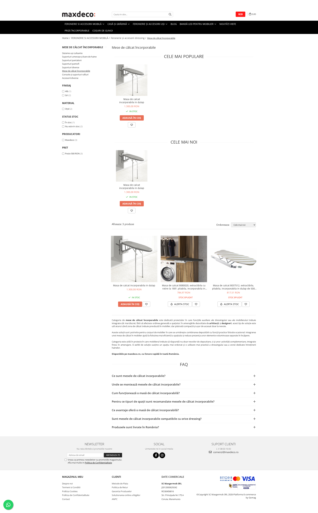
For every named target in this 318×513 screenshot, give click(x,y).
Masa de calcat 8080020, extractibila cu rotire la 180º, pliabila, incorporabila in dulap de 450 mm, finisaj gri (184, 287)
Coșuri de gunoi (102, 30)
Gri (66, 95)
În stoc (68, 122)
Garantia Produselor (122, 491)
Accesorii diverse (70, 78)
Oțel (67, 108)
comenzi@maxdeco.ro (225, 452)
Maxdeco (69, 139)
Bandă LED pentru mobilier (197, 24)
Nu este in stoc (72, 126)
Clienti (116, 476)
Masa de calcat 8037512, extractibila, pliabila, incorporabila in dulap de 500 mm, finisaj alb (233, 287)
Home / (66, 38)
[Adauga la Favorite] (131, 125)
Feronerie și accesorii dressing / (129, 38)
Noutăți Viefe (227, 24)
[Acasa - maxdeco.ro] (78, 14)
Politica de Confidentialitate (98, 462)
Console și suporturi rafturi (75, 74)
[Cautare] (170, 14)
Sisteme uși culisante (72, 53)
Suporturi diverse (70, 67)
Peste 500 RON (72, 153)
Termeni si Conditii (71, 487)
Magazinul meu (72, 476)
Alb (66, 91)
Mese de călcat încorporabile (76, 70)
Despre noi (67, 483)
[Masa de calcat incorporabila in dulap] (131, 80)
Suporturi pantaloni (71, 60)
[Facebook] (156, 455)
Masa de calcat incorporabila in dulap (131, 101)
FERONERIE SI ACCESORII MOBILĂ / (90, 38)
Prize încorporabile (77, 30)
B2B (240, 14)
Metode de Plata (120, 483)
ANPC (114, 499)
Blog (174, 24)
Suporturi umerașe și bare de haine (79, 56)
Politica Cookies (70, 491)
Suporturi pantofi (70, 63)
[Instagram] (162, 455)
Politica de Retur (120, 487)
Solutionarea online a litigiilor (126, 495)
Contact (66, 499)
